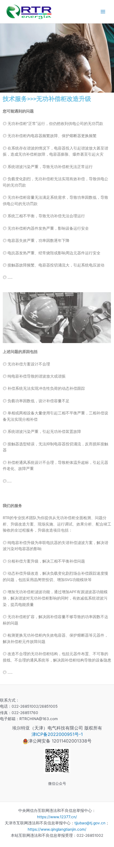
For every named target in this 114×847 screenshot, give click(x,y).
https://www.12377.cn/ (57, 817)
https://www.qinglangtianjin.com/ (57, 829)
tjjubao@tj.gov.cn (89, 823)
